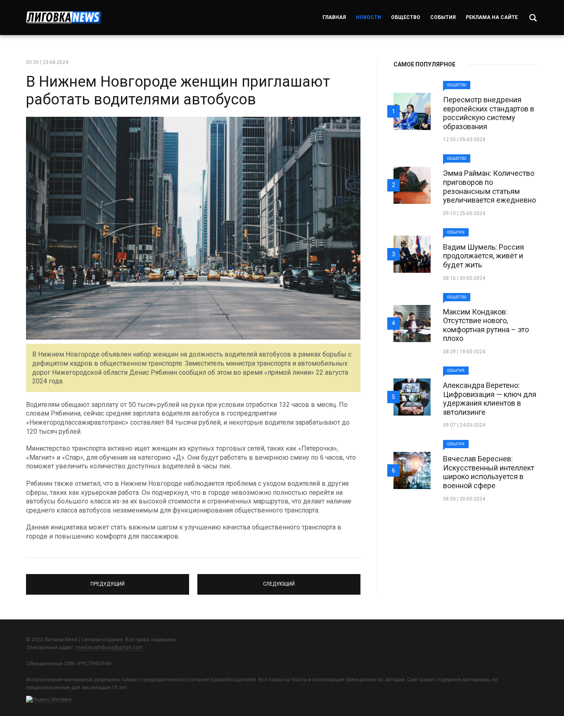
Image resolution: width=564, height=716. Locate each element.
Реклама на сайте (492, 17)
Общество (405, 17)
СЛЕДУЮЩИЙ (279, 580)
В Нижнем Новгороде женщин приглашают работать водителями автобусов (178, 90)
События (443, 17)
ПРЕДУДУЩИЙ (108, 580)
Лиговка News (64, 18)
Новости (368, 17)
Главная (334, 17)
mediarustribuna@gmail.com (109, 647)
